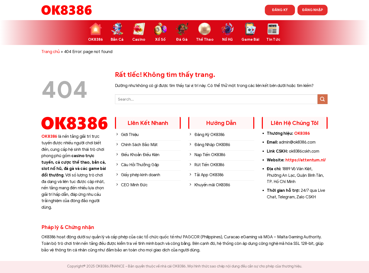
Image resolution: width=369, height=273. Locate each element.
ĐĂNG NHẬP (312, 10)
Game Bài (250, 39)
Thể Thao (204, 39)
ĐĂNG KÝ (279, 10)
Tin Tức (273, 39)
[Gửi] (323, 99)
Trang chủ (50, 51)
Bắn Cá (117, 39)
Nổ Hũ (227, 39)
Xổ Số (160, 39)
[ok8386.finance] (66, 10)
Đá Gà (182, 39)
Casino (138, 39)
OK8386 (95, 39)
